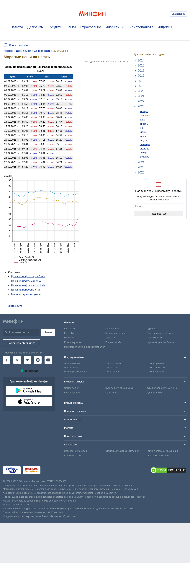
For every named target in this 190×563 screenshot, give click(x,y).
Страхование (90, 27)
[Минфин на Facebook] (6, 360)
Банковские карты (115, 333)
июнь (143, 132)
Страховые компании (158, 455)
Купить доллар (72, 392)
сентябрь (145, 144)
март (142, 119)
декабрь (144, 156)
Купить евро (111, 392)
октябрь (144, 148)
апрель (144, 123)
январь (144, 111)
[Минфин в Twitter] (27, 360)
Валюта (17, 27)
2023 (141, 106)
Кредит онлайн (113, 342)
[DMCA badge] (168, 470)
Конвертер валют (73, 342)
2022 (141, 101)
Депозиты (35, 27)
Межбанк (69, 337)
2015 (141, 65)
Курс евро (152, 328)
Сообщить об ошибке (21, 343)
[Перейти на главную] (95, 14)
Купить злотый (154, 392)
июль (143, 136)
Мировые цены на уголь (25, 294)
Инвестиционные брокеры (160, 333)
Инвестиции (115, 27)
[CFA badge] (50, 471)
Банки (71, 27)
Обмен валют (71, 388)
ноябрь (144, 152)
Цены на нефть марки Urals (28, 285)
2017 (141, 75)
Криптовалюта (141, 27)
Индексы (164, 27)
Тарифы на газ (154, 337)
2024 (141, 162)
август (143, 140)
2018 (141, 81)
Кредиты (55, 27)
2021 (141, 96)
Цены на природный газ (25, 289)
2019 (141, 86)
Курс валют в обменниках (119, 388)
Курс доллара (112, 328)
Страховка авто (72, 455)
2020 (141, 91)
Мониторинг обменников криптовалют (84, 347)
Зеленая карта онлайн (76, 451)
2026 (141, 172)
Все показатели (18, 45)
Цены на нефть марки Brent (28, 276)
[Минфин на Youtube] (48, 360)
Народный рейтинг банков (160, 342)
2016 (141, 70)
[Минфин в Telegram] (17, 360)
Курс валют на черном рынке (162, 388)
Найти (48, 332)
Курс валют (70, 328)
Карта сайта (14, 305)
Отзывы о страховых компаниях (122, 451)
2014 (141, 60)
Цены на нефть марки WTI (27, 280)
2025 (141, 167)
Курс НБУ (69, 333)
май (142, 127)
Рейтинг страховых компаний (162, 451)
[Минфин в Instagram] (38, 360)
